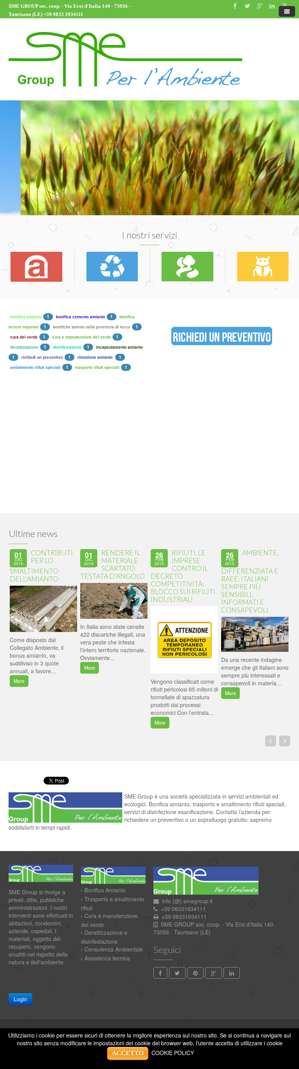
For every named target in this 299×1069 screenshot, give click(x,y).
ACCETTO (128, 1053)
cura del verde (24, 337)
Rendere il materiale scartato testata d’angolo (112, 564)
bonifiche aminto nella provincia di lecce (91, 327)
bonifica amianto (26, 316)
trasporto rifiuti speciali (97, 367)
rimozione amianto (95, 357)
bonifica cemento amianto (80, 316)
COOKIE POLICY (172, 1053)
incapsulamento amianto (119, 347)
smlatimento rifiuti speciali (35, 367)
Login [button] (20, 999)
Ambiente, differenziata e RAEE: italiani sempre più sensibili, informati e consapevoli (250, 581)
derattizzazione (24, 347)
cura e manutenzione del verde (81, 337)
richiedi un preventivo (42, 357)
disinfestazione (67, 347)
